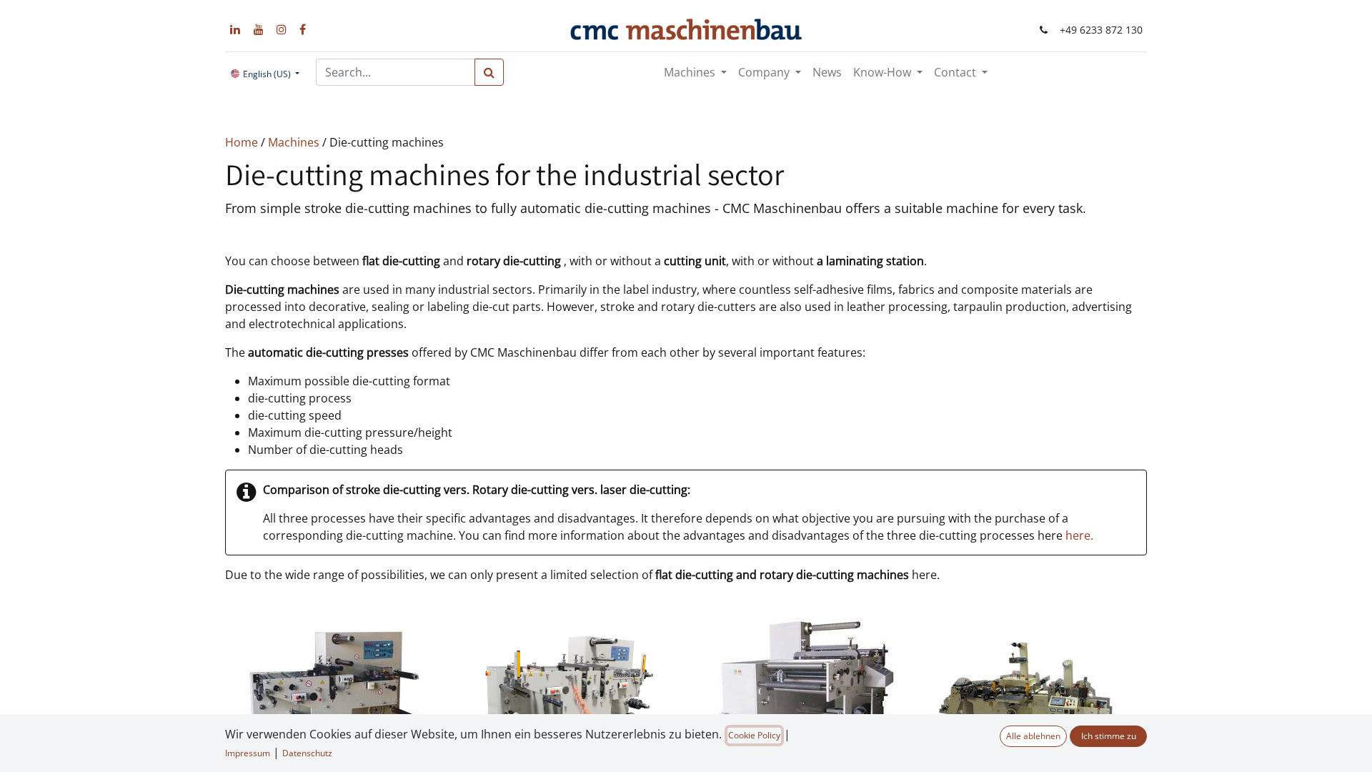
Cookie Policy (754, 735)
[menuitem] (827, 72)
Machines (295, 142)
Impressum (247, 753)
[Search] (489, 72)
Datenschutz (307, 753)
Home (243, 142)
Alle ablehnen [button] (1033, 736)
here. (1079, 535)
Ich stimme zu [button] (1108, 736)
